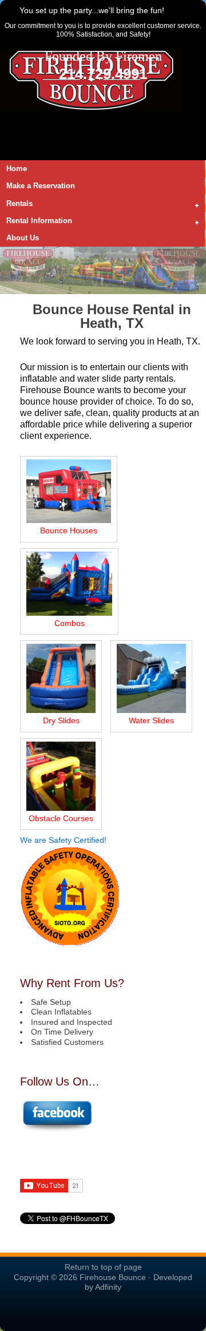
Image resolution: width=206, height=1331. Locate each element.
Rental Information (36, 221)
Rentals (16, 204)
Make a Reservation (40, 185)
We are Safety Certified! (63, 840)
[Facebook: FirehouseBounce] (56, 1129)
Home (16, 168)
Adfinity (108, 1287)
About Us (22, 237)
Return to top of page (103, 1266)
